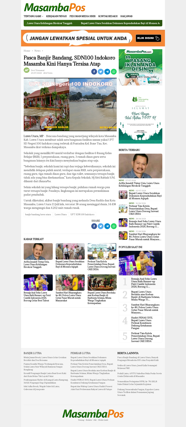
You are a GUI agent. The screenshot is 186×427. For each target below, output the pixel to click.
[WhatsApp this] (114, 72)
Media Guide (103, 420)
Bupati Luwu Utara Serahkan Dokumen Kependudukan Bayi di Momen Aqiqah (105, 23)
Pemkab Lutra (81, 353)
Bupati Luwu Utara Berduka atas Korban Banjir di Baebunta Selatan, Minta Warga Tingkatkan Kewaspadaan (101, 298)
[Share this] (94, 72)
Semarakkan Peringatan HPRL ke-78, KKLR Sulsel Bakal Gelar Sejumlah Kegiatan (137, 383)
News (121, 180)
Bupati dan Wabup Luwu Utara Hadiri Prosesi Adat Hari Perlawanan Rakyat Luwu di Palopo (91, 388)
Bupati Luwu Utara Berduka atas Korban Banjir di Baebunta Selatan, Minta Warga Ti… (145, 295)
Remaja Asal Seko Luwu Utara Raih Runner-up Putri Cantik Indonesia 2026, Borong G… (145, 224)
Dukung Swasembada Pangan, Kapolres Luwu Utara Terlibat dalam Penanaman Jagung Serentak (138, 392)
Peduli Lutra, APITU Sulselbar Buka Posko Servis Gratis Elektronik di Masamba (139, 375)
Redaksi (89, 420)
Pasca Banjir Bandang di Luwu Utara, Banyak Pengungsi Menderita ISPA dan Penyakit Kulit (138, 359)
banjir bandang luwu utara (38, 214)
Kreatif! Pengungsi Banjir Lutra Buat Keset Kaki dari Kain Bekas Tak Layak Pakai (45, 374)
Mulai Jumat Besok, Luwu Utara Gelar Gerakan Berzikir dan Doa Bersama (45, 359)
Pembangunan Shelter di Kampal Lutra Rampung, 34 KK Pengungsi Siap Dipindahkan (46, 381)
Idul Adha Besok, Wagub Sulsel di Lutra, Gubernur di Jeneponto (42, 388)
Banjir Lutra (33, 353)
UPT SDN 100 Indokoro (82, 214)
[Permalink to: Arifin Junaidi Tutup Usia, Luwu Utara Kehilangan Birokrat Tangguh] (38, 251)
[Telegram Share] (107, 72)
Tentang (81, 420)
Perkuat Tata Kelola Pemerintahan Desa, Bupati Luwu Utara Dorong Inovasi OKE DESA (101, 265)
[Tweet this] (101, 72)
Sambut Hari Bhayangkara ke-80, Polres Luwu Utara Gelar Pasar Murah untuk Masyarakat (68, 296)
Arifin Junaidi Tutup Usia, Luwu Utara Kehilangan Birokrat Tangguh (36, 264)
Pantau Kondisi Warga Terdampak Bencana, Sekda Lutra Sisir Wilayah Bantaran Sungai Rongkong (43, 367)
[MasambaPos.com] (55, 7)
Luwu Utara (61, 214)
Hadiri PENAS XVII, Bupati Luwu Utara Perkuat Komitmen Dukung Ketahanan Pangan (142, 322)
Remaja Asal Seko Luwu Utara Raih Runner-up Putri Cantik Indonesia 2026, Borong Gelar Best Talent (37, 296)
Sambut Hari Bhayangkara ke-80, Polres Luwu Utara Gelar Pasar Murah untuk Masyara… (145, 237)
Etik (94, 420)
